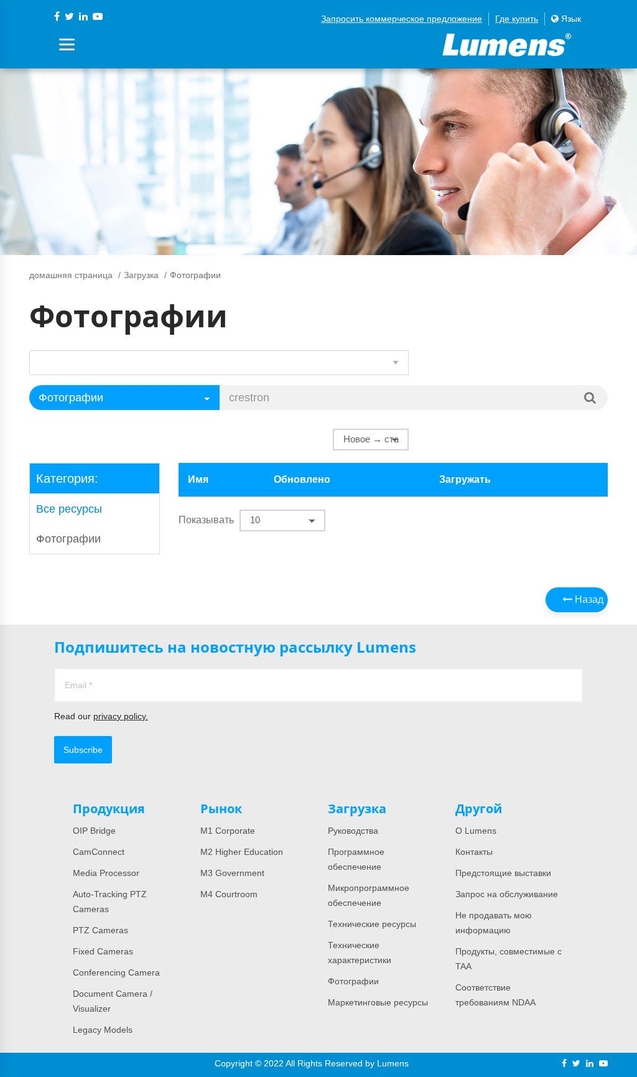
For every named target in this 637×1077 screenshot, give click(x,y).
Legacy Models (103, 1030)
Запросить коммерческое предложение (401, 19)
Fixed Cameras (103, 951)
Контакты (474, 852)
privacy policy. (120, 716)
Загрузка (141, 275)
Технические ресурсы (372, 924)
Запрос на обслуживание (506, 894)
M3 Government (232, 873)
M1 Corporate (227, 831)
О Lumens (475, 831)
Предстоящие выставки (503, 873)
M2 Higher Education (241, 852)
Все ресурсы (69, 509)
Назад (587, 599)
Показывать (206, 520)
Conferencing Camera (116, 972)
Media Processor (106, 873)
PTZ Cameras (100, 930)
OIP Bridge (94, 831)
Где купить (516, 19)
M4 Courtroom (229, 894)
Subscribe (83, 750)
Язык (570, 19)
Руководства (353, 831)
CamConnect (98, 852)
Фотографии (68, 539)
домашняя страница (71, 275)
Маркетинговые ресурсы (378, 1002)
